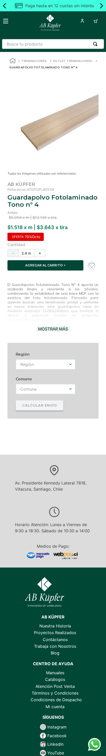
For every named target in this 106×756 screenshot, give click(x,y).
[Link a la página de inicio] (12, 61)
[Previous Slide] (5, 6)
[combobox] (53, 44)
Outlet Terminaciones (72, 61)
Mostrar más (53, 328)
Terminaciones (34, 61)
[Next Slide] (101, 6)
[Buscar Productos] (96, 44)
